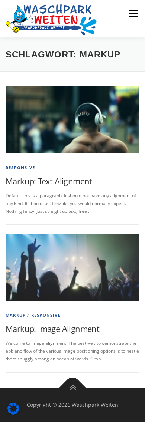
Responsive (20, 167)
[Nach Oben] (72, 387)
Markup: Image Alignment (52, 328)
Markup (16, 315)
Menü (132, 14)
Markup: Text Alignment (49, 181)
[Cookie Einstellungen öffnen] (13, 413)
